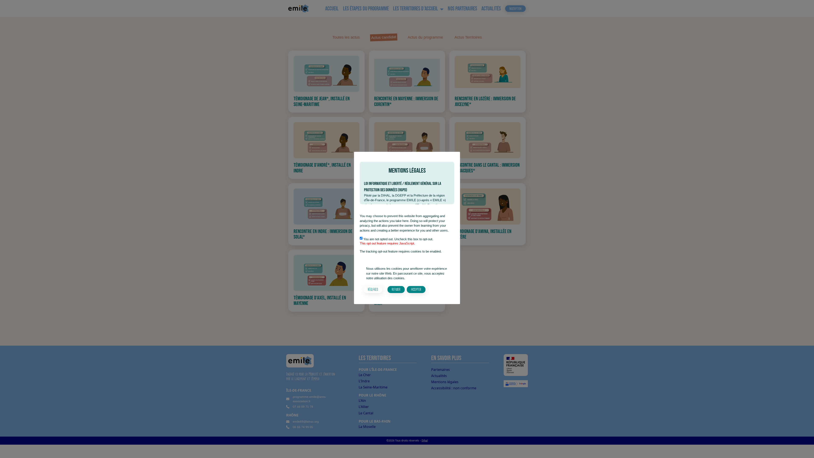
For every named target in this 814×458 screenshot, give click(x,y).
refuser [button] (396, 289)
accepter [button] (416, 289)
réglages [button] (373, 289)
